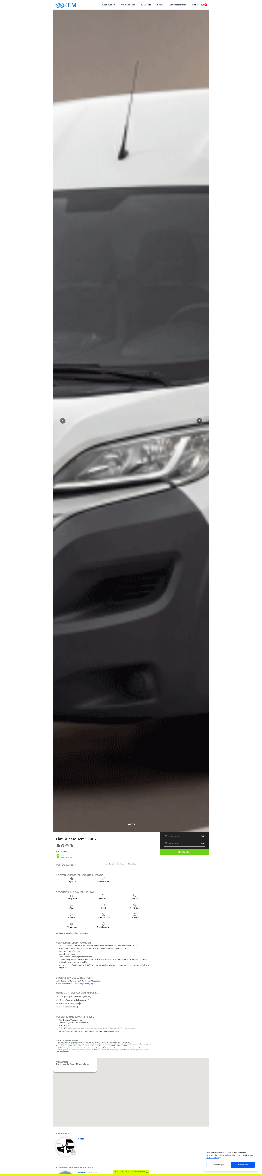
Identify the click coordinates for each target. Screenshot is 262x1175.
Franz (195, 4)
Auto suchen (108, 4)
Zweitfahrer (64, 1031)
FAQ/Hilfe (146, 4)
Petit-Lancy (66, 858)
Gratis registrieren (177, 4)
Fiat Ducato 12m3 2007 (76, 838)
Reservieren (184, 852)
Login (160, 4)
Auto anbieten (128, 4)
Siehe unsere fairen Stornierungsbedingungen (76, 983)
